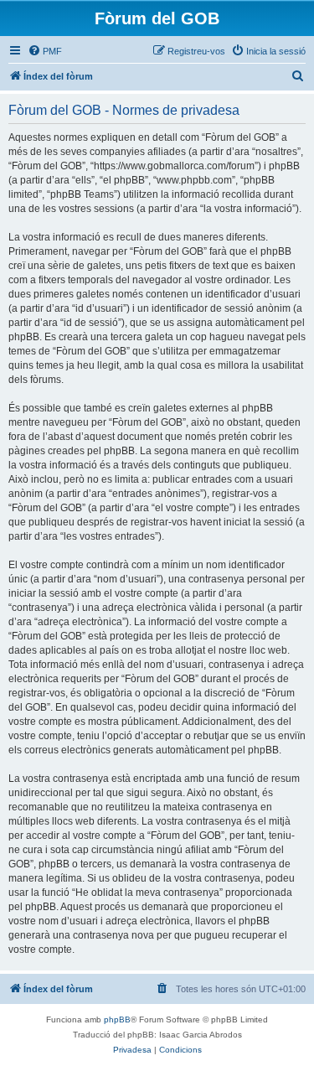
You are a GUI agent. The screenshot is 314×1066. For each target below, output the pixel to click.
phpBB (117, 1019)
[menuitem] (45, 51)
